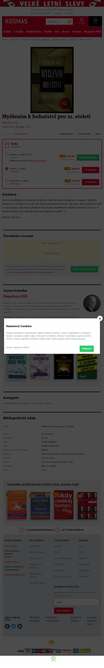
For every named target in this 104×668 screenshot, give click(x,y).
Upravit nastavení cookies (17, 347)
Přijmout (86, 348)
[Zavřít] (100, 318)
